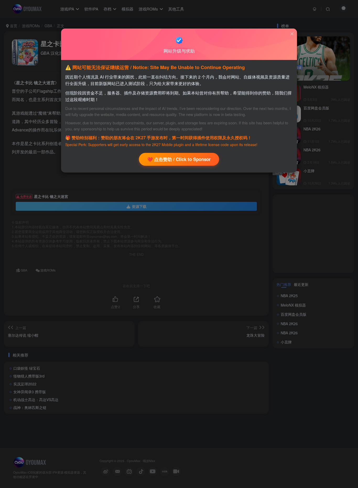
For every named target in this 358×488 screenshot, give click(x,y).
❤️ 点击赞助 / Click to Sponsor (179, 159)
